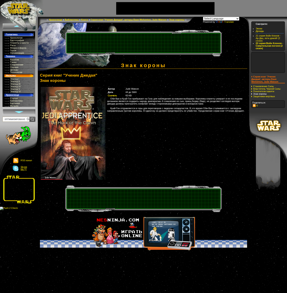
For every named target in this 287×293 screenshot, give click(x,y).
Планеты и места (19, 43)
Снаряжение (16, 64)
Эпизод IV (15, 86)
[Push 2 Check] (9, 208)
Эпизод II (15, 81)
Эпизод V (15, 89)
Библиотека (16, 100)
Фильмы (11, 75)
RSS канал (26, 160)
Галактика (11, 34)
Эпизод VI (15, 91)
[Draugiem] (254, 105)
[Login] (16, 136)
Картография (17, 40)
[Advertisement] (17, 189)
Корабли (14, 59)
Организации (17, 53)
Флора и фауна (18, 48)
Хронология (16, 38)
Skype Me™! (24, 168)
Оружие (14, 67)
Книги (84, 19)
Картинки (15, 103)
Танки (13, 62)
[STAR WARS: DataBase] (21, 8)
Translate (229, 22)
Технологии (16, 72)
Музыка (14, 106)
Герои (13, 50)
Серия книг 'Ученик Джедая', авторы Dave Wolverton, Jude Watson (129, 19)
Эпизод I (14, 79)
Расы (13, 45)
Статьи (14, 98)
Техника (10, 56)
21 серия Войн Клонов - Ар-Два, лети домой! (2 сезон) (268, 38)
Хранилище (12, 95)
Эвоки (259, 28)
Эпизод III (15, 84)
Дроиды (14, 69)
